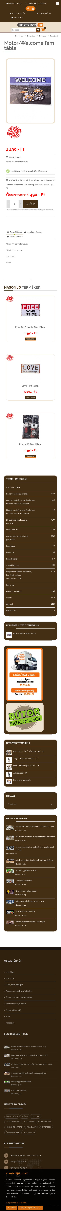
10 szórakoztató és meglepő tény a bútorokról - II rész (32, 1064)
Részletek (30, 339)
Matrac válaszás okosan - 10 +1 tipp (30, 922)
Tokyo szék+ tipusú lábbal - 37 (25, 758)
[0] (43, 29)
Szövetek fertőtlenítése (25, 911)
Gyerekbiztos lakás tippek (26, 891)
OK (51, 805)
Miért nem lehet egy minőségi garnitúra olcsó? (35, 837)
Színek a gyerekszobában (26, 870)
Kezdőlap (19, 36)
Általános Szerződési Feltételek (19, 997)
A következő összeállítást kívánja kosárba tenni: (32, 180)
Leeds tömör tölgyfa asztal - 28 (26, 766)
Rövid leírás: (15, 157)
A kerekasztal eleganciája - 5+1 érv (29, 901)
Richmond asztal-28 (22, 780)
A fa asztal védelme (23, 881)
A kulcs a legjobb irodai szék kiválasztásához (34, 860)
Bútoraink (31, 36)
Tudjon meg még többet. (16, 1203)
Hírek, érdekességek (14, 985)
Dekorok (42, 36)
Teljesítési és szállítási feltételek (19, 991)
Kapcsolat (18, 18)
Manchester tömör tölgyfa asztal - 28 (28, 751)
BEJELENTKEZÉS (18, 13)
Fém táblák (54, 36)
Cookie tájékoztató (13, 1010)
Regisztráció (45, 13)
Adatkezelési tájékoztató (16, 1004)
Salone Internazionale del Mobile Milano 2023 (34, 826)
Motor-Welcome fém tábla (24, 633)
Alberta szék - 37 (20, 773)
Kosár (8, 1016)
